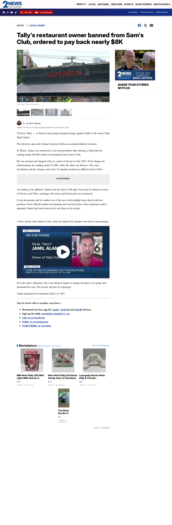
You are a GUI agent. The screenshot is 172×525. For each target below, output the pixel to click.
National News (162, 12)
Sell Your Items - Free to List (49, 346)
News (20, 25)
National (103, 4)
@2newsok (16, 12)
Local (92, 4)
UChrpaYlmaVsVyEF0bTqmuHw (12, 12)
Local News (133, 12)
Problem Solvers (147, 12)
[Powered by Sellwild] (106, 428)
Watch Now (161, 4)
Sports (128, 4)
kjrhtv (4, 12)
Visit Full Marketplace (101, 345)
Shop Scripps (143, 4)
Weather (116, 4)
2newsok (8, 12)
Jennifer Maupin (33, 123)
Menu (80, 4)
